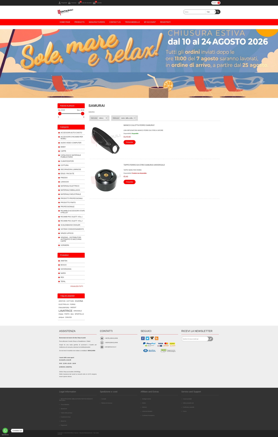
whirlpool (61, 317)
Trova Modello (65, 404)
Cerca (218, 12)
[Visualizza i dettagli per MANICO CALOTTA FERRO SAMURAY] (105, 140)
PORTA (67, 314)
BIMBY (63, 147)
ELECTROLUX (64, 304)
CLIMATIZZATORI (67, 161)
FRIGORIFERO (64, 307)
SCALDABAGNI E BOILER (70, 225)
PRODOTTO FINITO (68, 202)
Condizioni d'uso (66, 417)
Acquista (129, 142)
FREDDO (64, 178)
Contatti (103, 399)
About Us (63, 421)
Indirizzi (144, 407)
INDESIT (73, 307)
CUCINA (79, 301)
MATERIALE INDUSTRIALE (71, 194)
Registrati (64, 3)
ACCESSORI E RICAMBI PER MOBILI (72, 138)
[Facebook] (143, 338)
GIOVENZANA (66, 269)
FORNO (72, 304)
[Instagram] (152, 338)
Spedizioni (64, 408)
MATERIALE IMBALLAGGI (70, 190)
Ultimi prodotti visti (188, 403)
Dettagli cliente (146, 399)
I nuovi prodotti (187, 399)
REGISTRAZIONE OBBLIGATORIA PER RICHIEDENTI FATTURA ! (76, 399)
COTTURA (65, 165)
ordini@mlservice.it (110, 347)
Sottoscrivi (211, 339)
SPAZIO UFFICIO (67, 233)
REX (62, 277)
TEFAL (63, 281)
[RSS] (156, 338)
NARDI (63, 273)
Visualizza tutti (76, 286)
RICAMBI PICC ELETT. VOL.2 (71, 221)
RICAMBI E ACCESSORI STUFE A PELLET (73, 211)
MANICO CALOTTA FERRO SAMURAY (139, 125)
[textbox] (199, 12)
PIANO (61, 314)
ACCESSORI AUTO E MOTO (71, 133)
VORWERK (65, 245)
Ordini (144, 403)
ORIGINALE (78, 311)
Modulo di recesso (106, 403)
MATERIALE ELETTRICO (70, 186)
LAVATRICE (65, 310)
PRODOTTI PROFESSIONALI (72, 198)
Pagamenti (64, 425)
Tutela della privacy (66, 413)
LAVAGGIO (65, 182)
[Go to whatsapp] (5, 430)
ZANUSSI (68, 317)
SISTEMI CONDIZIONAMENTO (72, 229)
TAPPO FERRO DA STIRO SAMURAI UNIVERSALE (144, 165)
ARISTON (62, 301)
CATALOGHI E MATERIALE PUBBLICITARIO (71, 156)
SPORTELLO (79, 314)
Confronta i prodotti (188, 407)
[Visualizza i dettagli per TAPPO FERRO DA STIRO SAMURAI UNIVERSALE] (105, 180)
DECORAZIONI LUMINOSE (71, 169)
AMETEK (64, 261)
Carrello (99, 3)
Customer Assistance (148, 415)
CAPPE (63, 151)
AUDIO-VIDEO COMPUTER (71, 143)
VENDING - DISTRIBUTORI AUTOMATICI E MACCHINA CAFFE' (71, 239)
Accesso (73, 3)
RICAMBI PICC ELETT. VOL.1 (71, 217)
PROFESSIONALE (67, 207)
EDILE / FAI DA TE (67, 173)
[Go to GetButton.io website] (5, 434)
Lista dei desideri (87, 3)
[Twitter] (147, 338)
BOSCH (63, 265)
